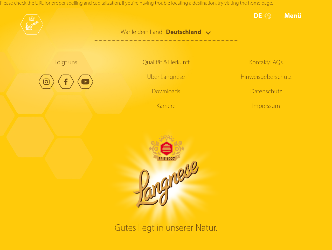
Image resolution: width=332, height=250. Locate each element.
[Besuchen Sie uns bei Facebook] (66, 81)
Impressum (266, 106)
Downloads (166, 92)
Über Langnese (166, 77)
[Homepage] (32, 24)
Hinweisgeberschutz (266, 77)
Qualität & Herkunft (166, 63)
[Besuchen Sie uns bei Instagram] (46, 81)
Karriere (166, 106)
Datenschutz (266, 92)
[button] (262, 16)
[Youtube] (85, 81)
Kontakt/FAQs (266, 63)
